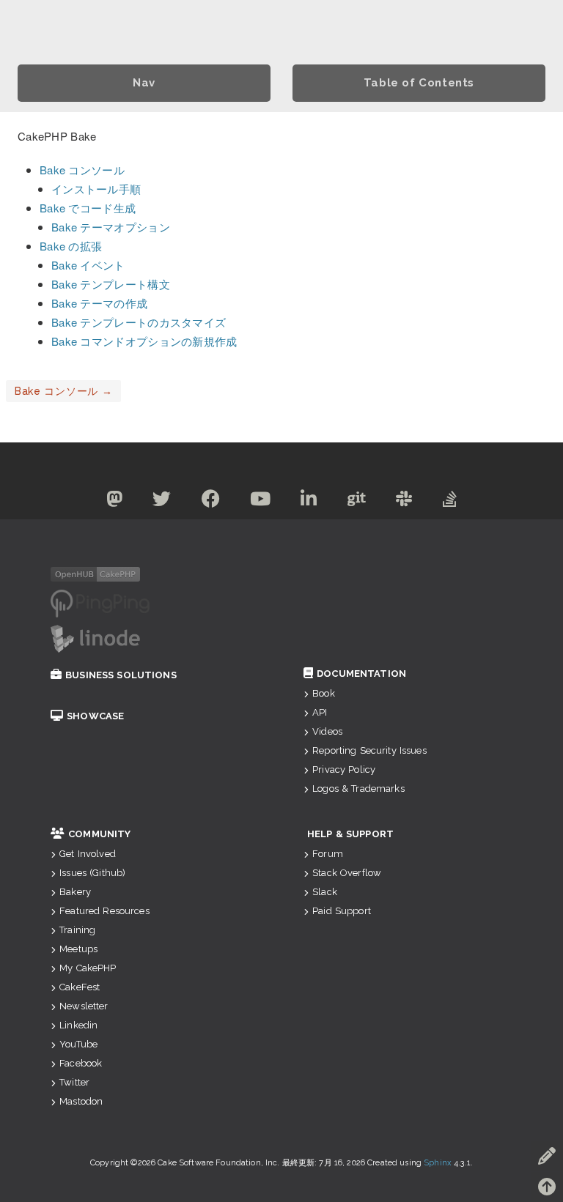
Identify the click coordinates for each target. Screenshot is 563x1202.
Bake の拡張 (71, 245)
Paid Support (341, 910)
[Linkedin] (309, 502)
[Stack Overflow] (450, 502)
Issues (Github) (92, 872)
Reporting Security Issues (369, 750)
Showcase (95, 716)
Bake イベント (88, 264)
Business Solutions (121, 674)
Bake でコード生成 (88, 207)
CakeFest (79, 987)
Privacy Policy (343, 769)
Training (77, 929)
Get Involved (87, 853)
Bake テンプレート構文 (110, 284)
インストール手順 (96, 188)
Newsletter (83, 1006)
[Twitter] (162, 502)
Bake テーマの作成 (99, 303)
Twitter (74, 1082)
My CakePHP (87, 967)
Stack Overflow (346, 872)
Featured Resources (104, 910)
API (319, 712)
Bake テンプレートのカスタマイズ (138, 322)
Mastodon (81, 1101)
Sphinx (438, 1163)
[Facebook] (211, 502)
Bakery (75, 891)
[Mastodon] (114, 502)
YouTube (78, 1044)
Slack (324, 891)
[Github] (357, 502)
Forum (327, 853)
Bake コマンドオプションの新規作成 (144, 341)
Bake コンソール (82, 169)
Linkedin (78, 1025)
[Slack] (404, 502)
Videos (327, 731)
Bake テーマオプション (110, 226)
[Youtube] (260, 502)
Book (323, 693)
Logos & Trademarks (358, 788)
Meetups (78, 948)
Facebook (80, 1063)
